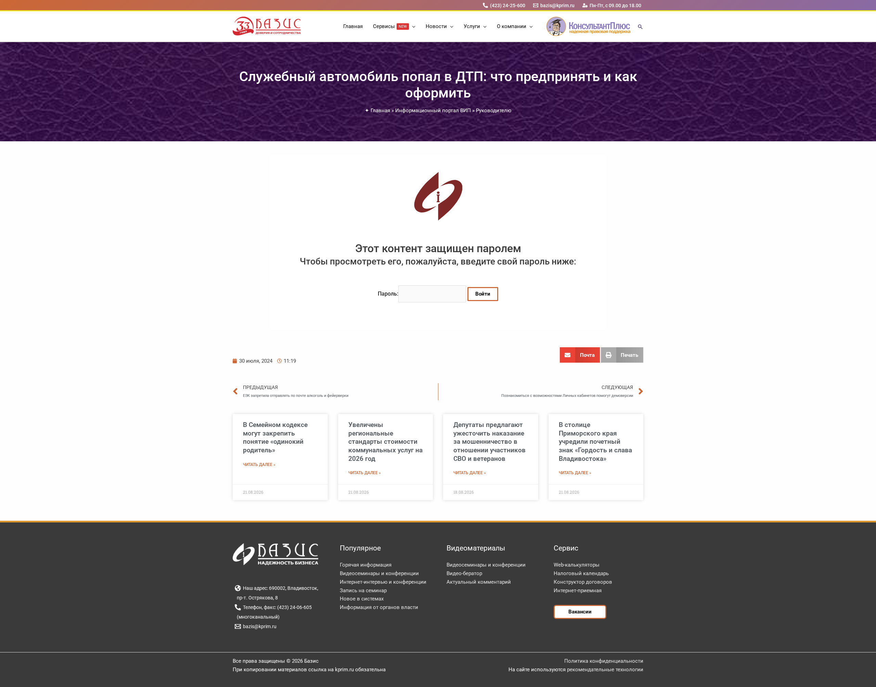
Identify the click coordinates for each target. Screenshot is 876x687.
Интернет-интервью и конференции (383, 582)
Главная (380, 110)
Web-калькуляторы (577, 565)
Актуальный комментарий (479, 582)
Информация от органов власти (379, 607)
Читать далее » (259, 464)
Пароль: (388, 293)
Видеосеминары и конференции (379, 573)
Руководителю (493, 110)
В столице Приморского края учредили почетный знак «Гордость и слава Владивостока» (595, 442)
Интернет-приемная (578, 590)
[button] (412, 26)
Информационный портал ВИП (433, 110)
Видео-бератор (464, 573)
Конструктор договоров (583, 582)
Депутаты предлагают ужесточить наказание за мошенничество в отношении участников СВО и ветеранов (489, 442)
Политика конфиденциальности (603, 661)
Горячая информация (365, 565)
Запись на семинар (363, 590)
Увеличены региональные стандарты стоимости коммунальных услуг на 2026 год (385, 442)
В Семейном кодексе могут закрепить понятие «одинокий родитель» (275, 437)
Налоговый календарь (581, 573)
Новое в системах (362, 599)
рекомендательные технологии (605, 669)
